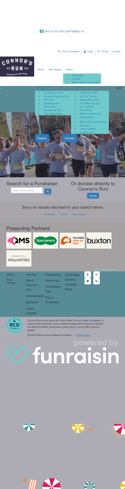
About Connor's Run (90, 113)
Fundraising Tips (52, 110)
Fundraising (43, 86)
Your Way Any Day (90, 103)
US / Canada (87, 106)
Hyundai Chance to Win (56, 96)
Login (90, 51)
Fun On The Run (88, 96)
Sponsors (85, 125)
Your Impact (54, 69)
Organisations (79, 214)
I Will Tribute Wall (89, 92)
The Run (78, 86)
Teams (69, 69)
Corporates (78, 75)
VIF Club (48, 99)
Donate (55, 135)
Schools (76, 78)
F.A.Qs (104, 51)
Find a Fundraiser (53, 113)
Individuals (49, 214)
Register (42, 138)
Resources (50, 106)
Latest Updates (88, 128)
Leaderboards (51, 103)
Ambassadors (87, 117)
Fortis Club (85, 110)
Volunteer (70, 138)
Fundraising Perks (53, 92)
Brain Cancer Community (85, 82)
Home (40, 69)
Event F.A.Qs (87, 132)
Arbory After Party (89, 99)
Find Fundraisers (70, 51)
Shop (68, 289)
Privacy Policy (83, 335)
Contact (116, 51)
